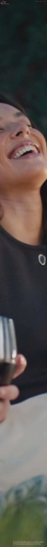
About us (15, 545)
